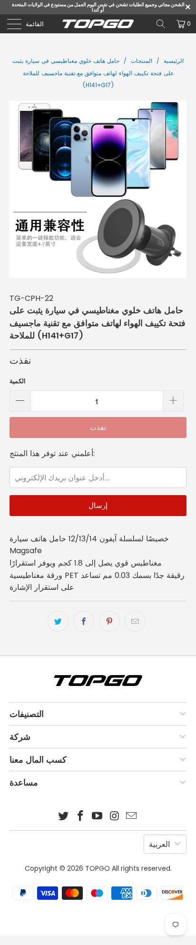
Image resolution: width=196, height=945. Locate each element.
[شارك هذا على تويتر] (58, 621)
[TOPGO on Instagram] (115, 817)
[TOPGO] (98, 23)
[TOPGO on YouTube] (97, 817)
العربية (159, 844)
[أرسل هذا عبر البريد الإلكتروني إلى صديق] (135, 621)
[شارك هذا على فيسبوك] (83, 621)
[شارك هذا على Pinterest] (109, 621)
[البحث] (161, 23)
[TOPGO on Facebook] (80, 817)
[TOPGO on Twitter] (64, 817)
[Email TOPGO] (132, 817)
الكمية (18, 381)
